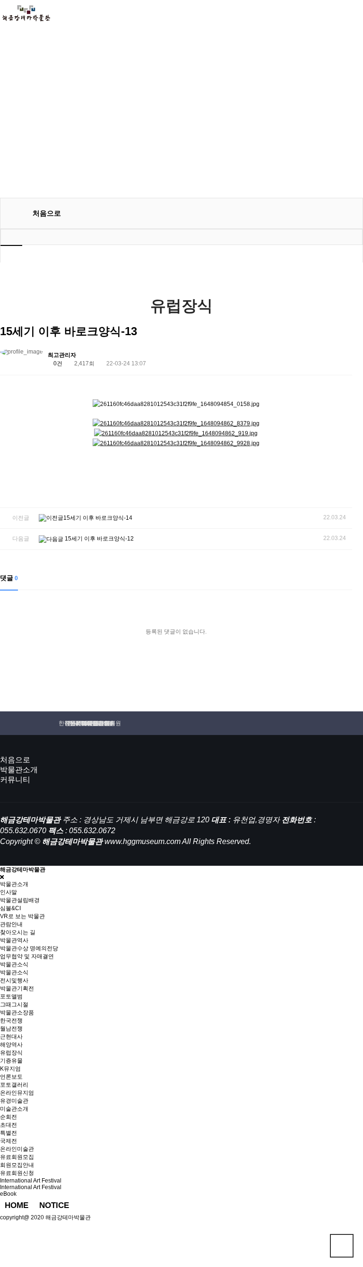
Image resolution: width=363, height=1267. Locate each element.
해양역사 (11, 1044)
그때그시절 (14, 1004)
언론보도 (11, 1076)
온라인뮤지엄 (17, 1093)
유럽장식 (11, 1052)
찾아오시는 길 (17, 932)
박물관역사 (14, 940)
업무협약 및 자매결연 (27, 956)
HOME (16, 1205)
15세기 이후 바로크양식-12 (98, 538)
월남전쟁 (11, 1028)
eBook (8, 1194)
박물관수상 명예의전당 (29, 948)
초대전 (8, 1125)
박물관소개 (19, 770)
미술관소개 (14, 1109)
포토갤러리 (14, 1084)
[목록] (342, 356)
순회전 (8, 1117)
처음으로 (15, 760)
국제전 (8, 1141)
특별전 (8, 1133)
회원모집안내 (17, 1165)
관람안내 (11, 924)
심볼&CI (10, 908)
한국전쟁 (11, 1020)
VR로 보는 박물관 (22, 916)
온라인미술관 (17, 1149)
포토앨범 (11, 996)
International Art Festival (30, 1187)
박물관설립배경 (20, 900)
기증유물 (11, 1060)
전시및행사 (14, 980)
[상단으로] (342, 1246)
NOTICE (54, 1205)
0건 (57, 363)
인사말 (8, 892)
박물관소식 (14, 972)
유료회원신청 (17, 1173)
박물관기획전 (17, 988)
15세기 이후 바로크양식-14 (97, 518)
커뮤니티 (15, 780)
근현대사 (11, 1036)
